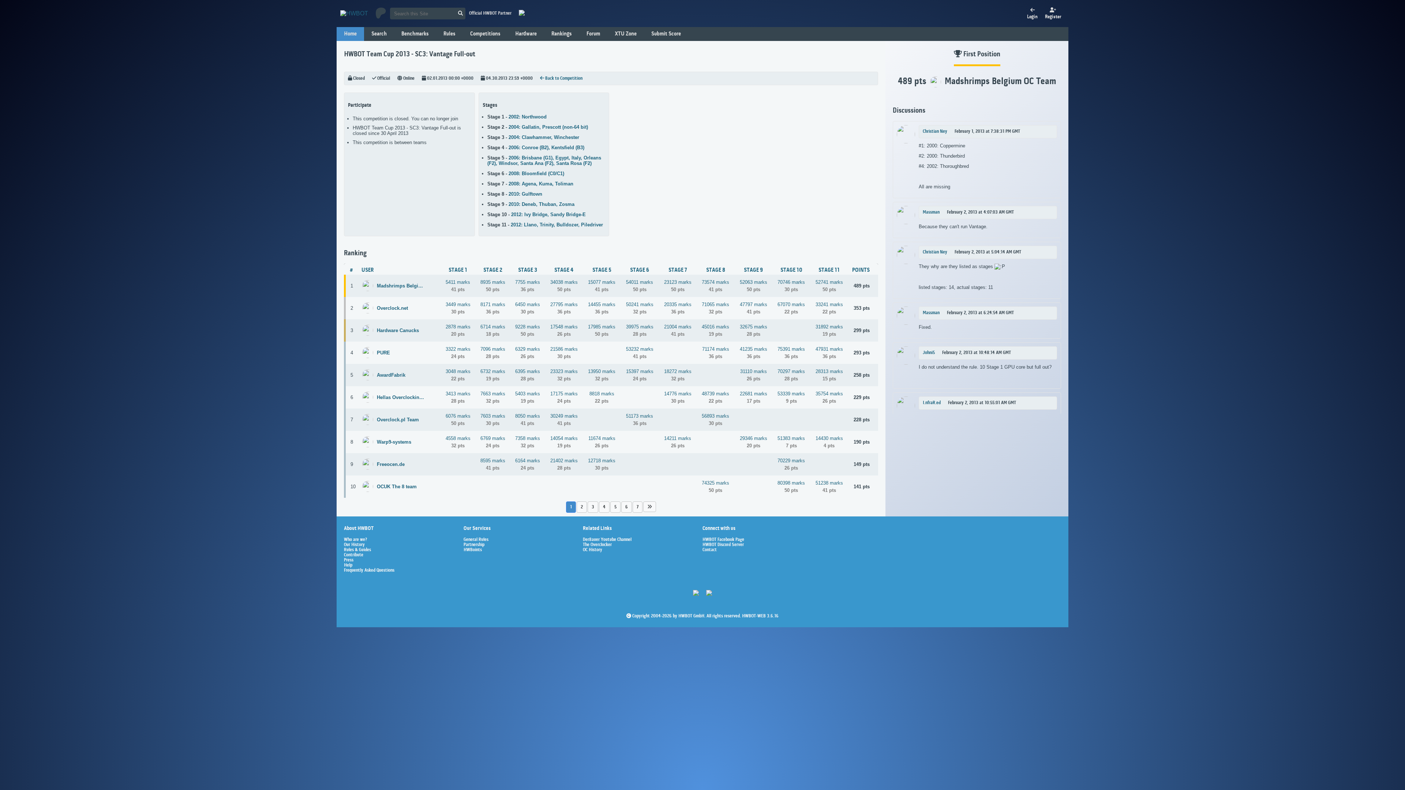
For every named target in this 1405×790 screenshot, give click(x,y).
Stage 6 (639, 270)
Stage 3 (527, 270)
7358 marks (527, 438)
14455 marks (601, 304)
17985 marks (601, 327)
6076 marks (458, 416)
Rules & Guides (357, 550)
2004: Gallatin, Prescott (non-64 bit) (548, 127)
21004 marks (678, 327)
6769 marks (492, 438)
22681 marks (753, 393)
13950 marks (601, 371)
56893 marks (715, 416)
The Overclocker (597, 545)
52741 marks (829, 282)
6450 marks (527, 304)
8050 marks (527, 416)
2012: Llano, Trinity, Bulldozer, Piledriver (557, 224)
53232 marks (639, 349)
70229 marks (791, 460)
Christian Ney (935, 131)
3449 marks (458, 304)
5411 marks (458, 282)
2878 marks (458, 327)
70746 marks (791, 282)
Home (350, 34)
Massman (931, 212)
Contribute (353, 555)
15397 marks (639, 371)
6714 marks (492, 327)
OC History (592, 550)
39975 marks (639, 327)
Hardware (526, 34)
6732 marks (492, 371)
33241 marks (829, 304)
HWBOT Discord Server (723, 545)
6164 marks (527, 460)
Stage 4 (563, 270)
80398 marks (791, 483)
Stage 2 (492, 270)
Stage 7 (677, 270)
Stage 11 (829, 270)
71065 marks (715, 304)
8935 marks (492, 282)
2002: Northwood (528, 117)
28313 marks (829, 371)
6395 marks (527, 371)
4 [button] (604, 507)
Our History (354, 545)
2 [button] (582, 507)
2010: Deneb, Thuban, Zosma (541, 204)
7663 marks (492, 393)
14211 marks (677, 438)
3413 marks (458, 393)
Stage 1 (458, 270)
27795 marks (564, 304)
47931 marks (829, 349)
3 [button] (593, 507)
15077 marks (601, 282)
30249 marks (564, 416)
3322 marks (458, 349)
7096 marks (492, 349)
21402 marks (564, 460)
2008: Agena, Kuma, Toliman (541, 184)
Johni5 (929, 353)
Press (348, 560)
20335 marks (678, 304)
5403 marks (527, 393)
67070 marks (791, 304)
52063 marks (753, 282)
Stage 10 (791, 270)
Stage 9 (753, 270)
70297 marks (791, 371)
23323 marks (564, 371)
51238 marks (829, 483)
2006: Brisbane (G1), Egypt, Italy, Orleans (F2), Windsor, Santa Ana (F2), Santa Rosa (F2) (544, 160)
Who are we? (355, 539)
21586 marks (564, 349)
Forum (593, 34)
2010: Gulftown (525, 194)
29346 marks (753, 438)
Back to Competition (563, 78)
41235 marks (753, 349)
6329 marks (527, 349)
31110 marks (753, 371)
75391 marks (791, 349)
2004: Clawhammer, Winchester (544, 137)
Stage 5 (601, 270)
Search (379, 34)
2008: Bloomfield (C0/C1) (536, 173)
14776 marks (678, 393)
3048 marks (458, 371)
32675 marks (753, 327)
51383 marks (791, 438)
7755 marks (527, 282)
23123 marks (678, 282)
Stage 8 (715, 270)
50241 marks (639, 304)
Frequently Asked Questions (369, 570)
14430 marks (829, 438)
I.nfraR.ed (932, 403)
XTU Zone (626, 34)
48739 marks (715, 393)
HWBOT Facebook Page (723, 539)
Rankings (561, 34)
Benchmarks (415, 34)
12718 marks (601, 460)
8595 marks (492, 460)
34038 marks (564, 282)
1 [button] (571, 507)
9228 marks (527, 327)
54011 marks (639, 282)
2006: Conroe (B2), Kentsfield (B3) (546, 147)
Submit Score (666, 34)
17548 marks (564, 327)
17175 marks (564, 393)
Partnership (474, 545)
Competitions (485, 34)
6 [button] (626, 507)
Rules (449, 34)
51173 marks (639, 416)
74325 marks (715, 483)
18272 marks (678, 371)
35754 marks (829, 393)
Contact (709, 550)
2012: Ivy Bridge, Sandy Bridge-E (548, 214)
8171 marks (492, 304)
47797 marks (753, 304)
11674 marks (601, 438)
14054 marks (564, 438)
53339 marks (791, 393)
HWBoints (473, 550)
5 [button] (615, 507)
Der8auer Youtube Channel (607, 539)
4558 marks (458, 438)
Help (348, 565)
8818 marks (601, 393)
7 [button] (637, 507)
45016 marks (715, 327)
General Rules (476, 539)
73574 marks (715, 282)
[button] (649, 506)
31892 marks (829, 327)
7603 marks (492, 416)
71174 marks (715, 349)
